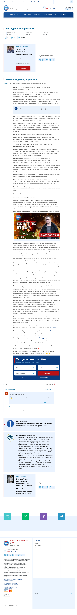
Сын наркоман (49, 1)
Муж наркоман (41, 1)
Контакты (20, 1)
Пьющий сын (34, 1)
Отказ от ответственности (9, 581)
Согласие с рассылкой (8, 580)
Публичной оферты (44, 377)
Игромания (63, 14)
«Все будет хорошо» (44, 338)
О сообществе (7, 1)
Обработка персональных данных (11, 584)
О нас (36, 543)
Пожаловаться (49, 384)
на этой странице (54, 325)
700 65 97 (11, 551)
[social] (66, 9)
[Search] (71, 593)
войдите (27, 410)
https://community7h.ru (8, 574)
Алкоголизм (26, 14)
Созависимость (50, 14)
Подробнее (23, 68)
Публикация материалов (9, 586)
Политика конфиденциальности (10, 587)
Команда (14, 1)
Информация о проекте (38, 546)
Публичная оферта (8, 588)
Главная (6, 24)
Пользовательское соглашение (10, 583)
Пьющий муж (26, 1)
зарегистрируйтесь (36, 410)
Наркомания (13, 14)
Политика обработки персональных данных (13, 579)
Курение (37, 14)
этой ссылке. (53, 327)
